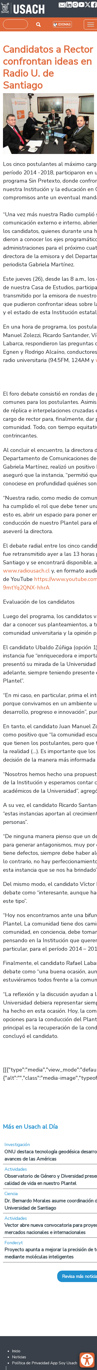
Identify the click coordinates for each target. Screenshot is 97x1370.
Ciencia (11, 1194)
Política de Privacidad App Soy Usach (44, 1363)
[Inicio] (23, 8)
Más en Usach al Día (30, 1127)
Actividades (15, 1169)
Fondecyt (13, 1243)
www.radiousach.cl (26, 571)
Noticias (19, 1357)
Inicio (16, 1351)
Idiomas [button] (64, 24)
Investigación (17, 1145)
